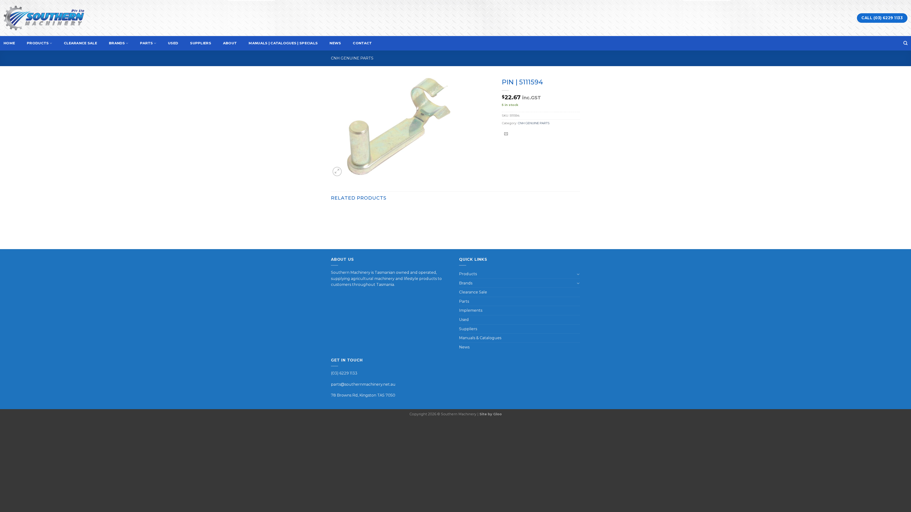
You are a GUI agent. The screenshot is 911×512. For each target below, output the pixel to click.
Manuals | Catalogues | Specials (283, 43)
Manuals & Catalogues (480, 338)
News (335, 43)
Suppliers (200, 43)
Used (173, 43)
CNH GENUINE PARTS (352, 58)
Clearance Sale (80, 43)
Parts (146, 43)
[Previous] (331, 227)
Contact (362, 43)
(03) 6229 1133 (344, 373)
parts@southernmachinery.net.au (363, 384)
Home (9, 43)
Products (38, 43)
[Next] (578, 227)
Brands (117, 43)
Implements (470, 310)
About (230, 43)
